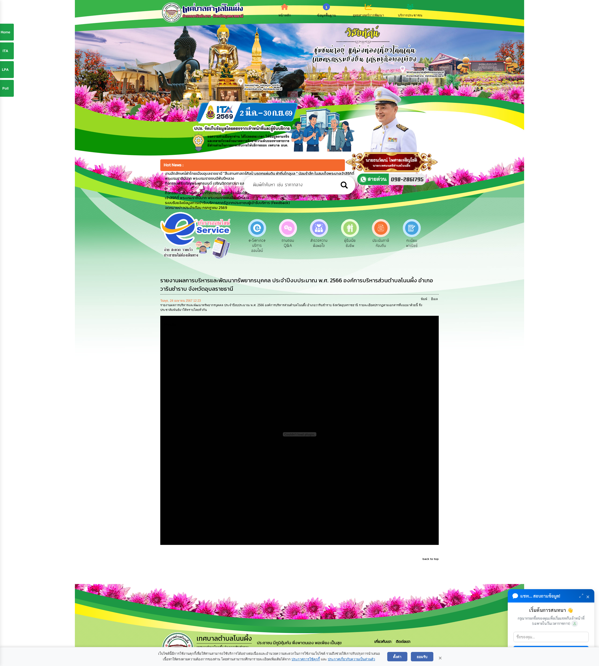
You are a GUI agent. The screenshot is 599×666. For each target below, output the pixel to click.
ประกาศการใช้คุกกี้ (306, 659)
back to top (431, 559)
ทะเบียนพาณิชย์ (381, 243)
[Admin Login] (574, 623)
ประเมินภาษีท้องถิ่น (350, 243)
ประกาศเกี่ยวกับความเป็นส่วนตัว (351, 659)
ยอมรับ (422, 656)
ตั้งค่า (397, 656)
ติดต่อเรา (402, 641)
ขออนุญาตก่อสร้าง (412, 243)
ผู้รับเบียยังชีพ (319, 243)
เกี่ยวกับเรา (383, 641)
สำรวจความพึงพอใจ (287, 243)
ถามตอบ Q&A (257, 243)
